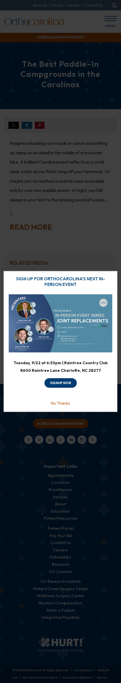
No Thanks (60, 403)
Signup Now (60, 383)
